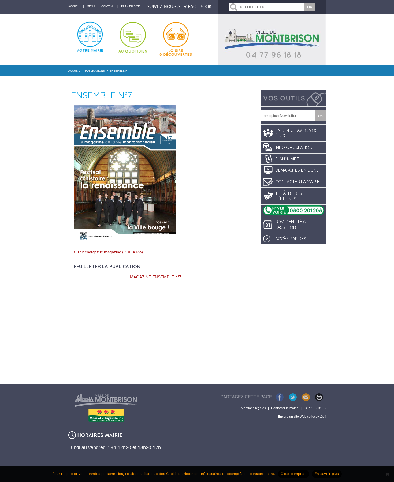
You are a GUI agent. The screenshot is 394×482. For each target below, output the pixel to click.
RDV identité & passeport (290, 224)
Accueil (74, 70)
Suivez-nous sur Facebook (179, 6)
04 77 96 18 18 (315, 408)
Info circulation (293, 147)
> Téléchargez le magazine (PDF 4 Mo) (108, 252)
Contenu (107, 6)
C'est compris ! (294, 474)
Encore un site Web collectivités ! (302, 417)
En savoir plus (327, 474)
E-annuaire (287, 159)
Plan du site (130, 6)
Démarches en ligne (297, 170)
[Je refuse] (387, 474)
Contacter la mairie (297, 181)
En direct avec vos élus (296, 133)
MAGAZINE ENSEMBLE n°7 (155, 277)
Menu (91, 6)
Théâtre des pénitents (288, 195)
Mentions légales (253, 408)
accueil (74, 6)
